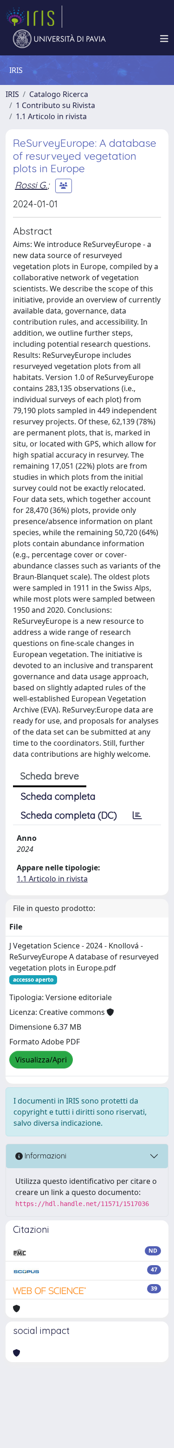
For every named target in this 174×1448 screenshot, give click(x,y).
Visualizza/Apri (41, 1060)
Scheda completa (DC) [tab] (69, 815)
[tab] (137, 815)
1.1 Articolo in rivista (51, 116)
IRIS (12, 94)
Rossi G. (31, 185)
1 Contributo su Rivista (55, 105)
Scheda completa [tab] (58, 796)
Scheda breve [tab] (49, 776)
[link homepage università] (59, 39)
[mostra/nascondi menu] (164, 38)
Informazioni (44, 1155)
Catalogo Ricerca (58, 94)
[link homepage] (34, 17)
